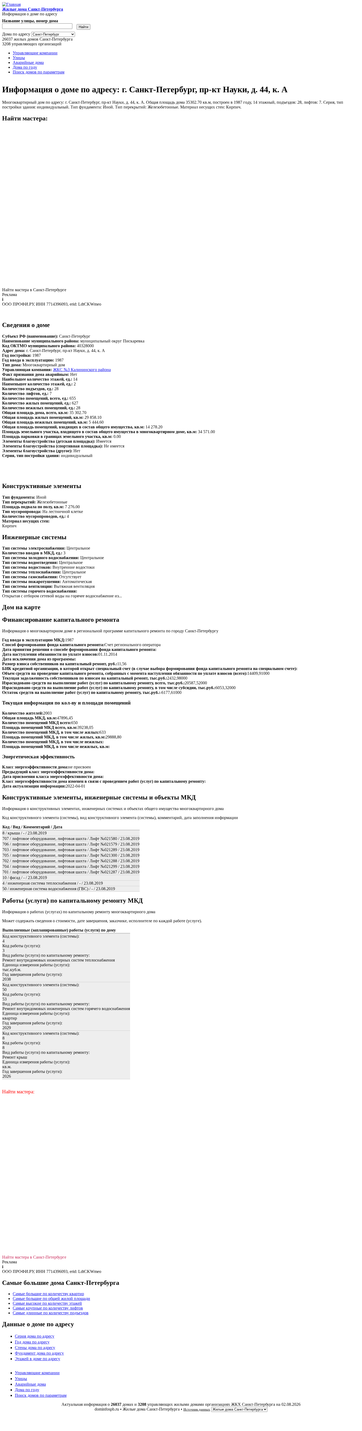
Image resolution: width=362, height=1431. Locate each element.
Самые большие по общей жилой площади (51, 1298)
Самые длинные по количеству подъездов (51, 1313)
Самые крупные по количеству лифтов (48, 1308)
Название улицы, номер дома (30, 21)
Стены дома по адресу (35, 1347)
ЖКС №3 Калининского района (82, 369)
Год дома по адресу (32, 1342)
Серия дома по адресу (34, 1336)
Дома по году (25, 67)
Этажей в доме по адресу (37, 1358)
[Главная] (11, 4)
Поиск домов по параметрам (38, 72)
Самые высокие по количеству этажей (47, 1303)
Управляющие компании (35, 53)
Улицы (19, 57)
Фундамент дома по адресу (39, 1353)
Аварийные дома (28, 62)
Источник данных (196, 1409)
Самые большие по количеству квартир (48, 1293)
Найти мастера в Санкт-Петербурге (34, 290)
